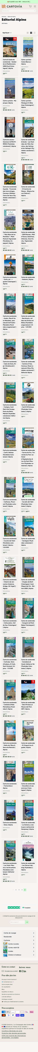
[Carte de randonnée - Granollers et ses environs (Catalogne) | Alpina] (28, 779)
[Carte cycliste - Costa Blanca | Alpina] (28, 54)
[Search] (34, 10)
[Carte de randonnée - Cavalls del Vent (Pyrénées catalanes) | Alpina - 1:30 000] (10, 535)
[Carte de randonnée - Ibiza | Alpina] (10, 815)
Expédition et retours (7, 991)
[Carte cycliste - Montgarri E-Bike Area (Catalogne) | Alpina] (28, 96)
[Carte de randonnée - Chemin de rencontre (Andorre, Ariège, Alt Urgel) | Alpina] (10, 576)
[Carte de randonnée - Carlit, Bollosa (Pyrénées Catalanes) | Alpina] (10, 445)
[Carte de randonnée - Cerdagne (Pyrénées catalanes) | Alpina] (28, 534)
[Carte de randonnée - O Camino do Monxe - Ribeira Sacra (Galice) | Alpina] (28, 183)
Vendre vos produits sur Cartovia (11, 994)
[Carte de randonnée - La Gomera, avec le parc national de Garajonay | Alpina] (28, 818)
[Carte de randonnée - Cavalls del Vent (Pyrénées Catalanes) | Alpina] (28, 495)
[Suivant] (25, 889)
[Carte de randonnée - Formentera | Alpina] (10, 778)
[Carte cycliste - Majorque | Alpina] (10, 94)
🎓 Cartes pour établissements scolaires (13, 1001)
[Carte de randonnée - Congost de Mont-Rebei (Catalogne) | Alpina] (28, 616)
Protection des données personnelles (14, 1033)
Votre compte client (7, 984)
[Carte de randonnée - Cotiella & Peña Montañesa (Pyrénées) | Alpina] (10, 698)
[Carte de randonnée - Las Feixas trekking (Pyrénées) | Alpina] (28, 858)
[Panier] (30, 6)
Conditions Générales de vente (12, 1031)
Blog (3, 989)
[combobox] (19, 10)
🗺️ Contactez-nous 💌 (8, 982)
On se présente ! (6, 987)
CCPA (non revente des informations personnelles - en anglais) (14, 1036)
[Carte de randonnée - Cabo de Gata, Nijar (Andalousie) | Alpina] (10, 357)
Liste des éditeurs (6, 996)
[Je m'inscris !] (27, 922)
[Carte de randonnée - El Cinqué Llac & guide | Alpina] (28, 737)
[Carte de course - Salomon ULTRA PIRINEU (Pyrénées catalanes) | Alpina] (10, 135)
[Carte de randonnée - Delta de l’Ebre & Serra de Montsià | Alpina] (10, 739)
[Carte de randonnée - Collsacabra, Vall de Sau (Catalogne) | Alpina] (10, 616)
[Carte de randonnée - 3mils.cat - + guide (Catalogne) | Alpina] (10, 272)
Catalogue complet (7, 999)
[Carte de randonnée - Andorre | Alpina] (28, 271)
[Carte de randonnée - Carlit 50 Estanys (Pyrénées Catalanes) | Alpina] (28, 400)
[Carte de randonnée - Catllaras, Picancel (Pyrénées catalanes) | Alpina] (10, 495)
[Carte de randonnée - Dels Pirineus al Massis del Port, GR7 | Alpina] (28, 697)
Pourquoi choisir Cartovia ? (9, 979)
